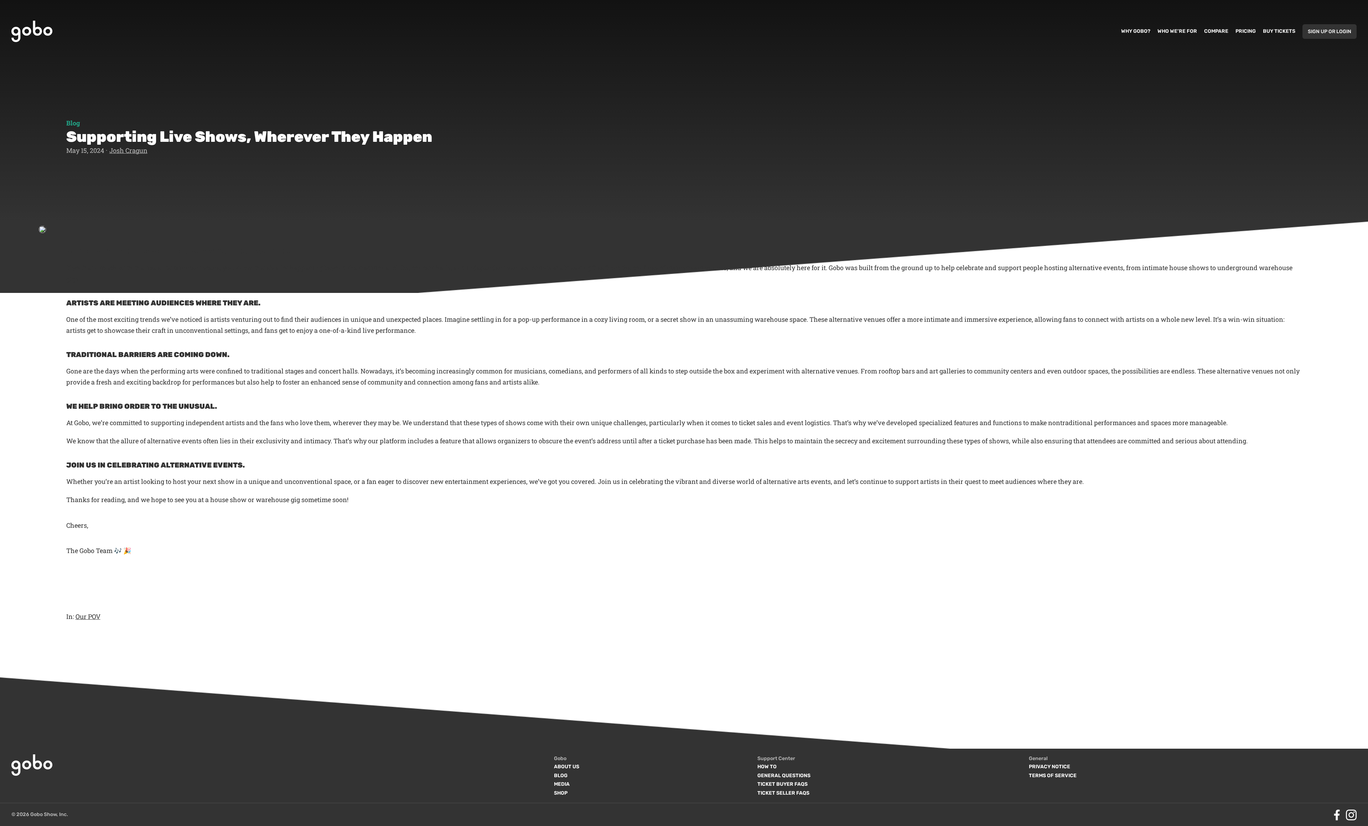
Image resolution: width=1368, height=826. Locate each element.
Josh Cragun (128, 150)
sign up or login (1329, 32)
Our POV (88, 616)
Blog (73, 123)
